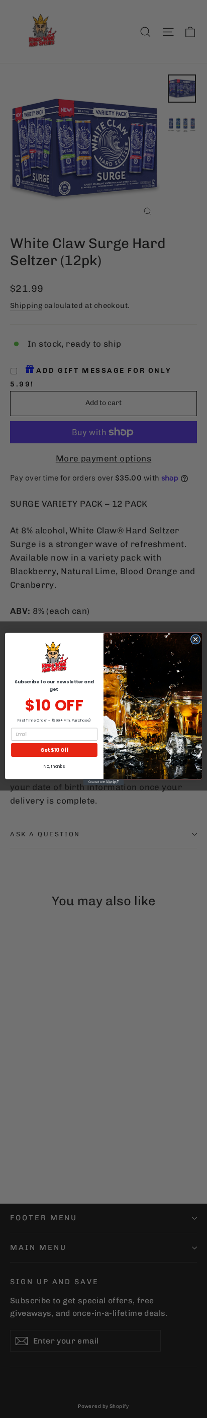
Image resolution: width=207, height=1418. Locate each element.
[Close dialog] (195, 639)
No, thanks (54, 767)
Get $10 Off (54, 749)
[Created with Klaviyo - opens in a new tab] (103, 782)
